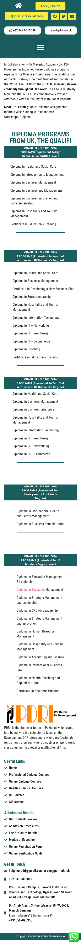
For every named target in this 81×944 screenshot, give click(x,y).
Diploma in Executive (31, 590)
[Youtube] (72, 16)
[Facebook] (55, 16)
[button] (40, 47)
